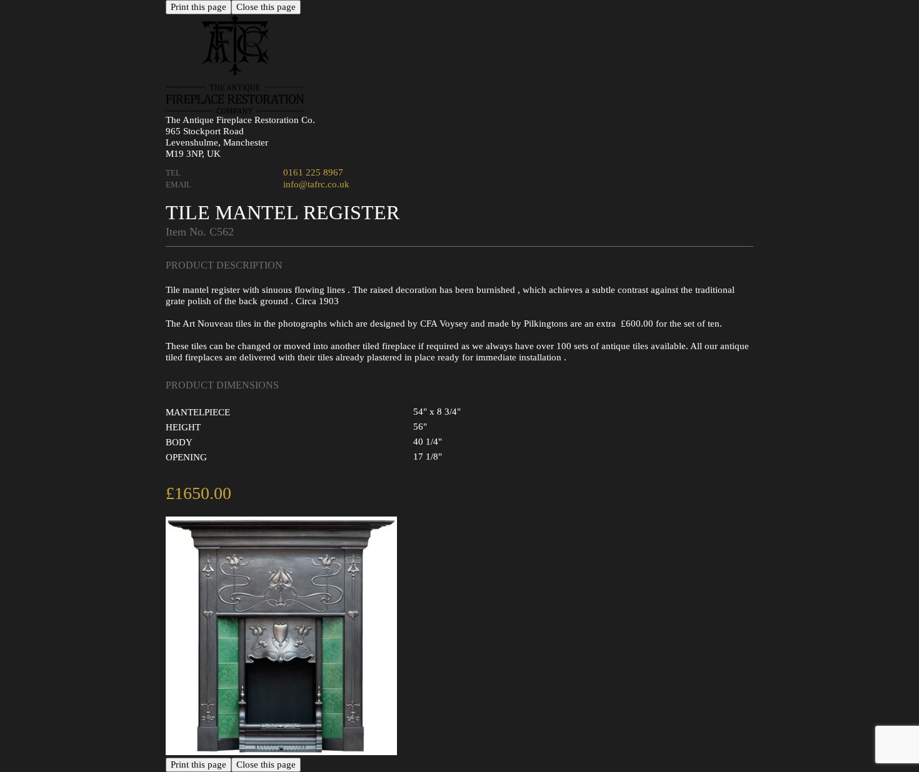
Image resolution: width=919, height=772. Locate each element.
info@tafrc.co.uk (316, 184)
